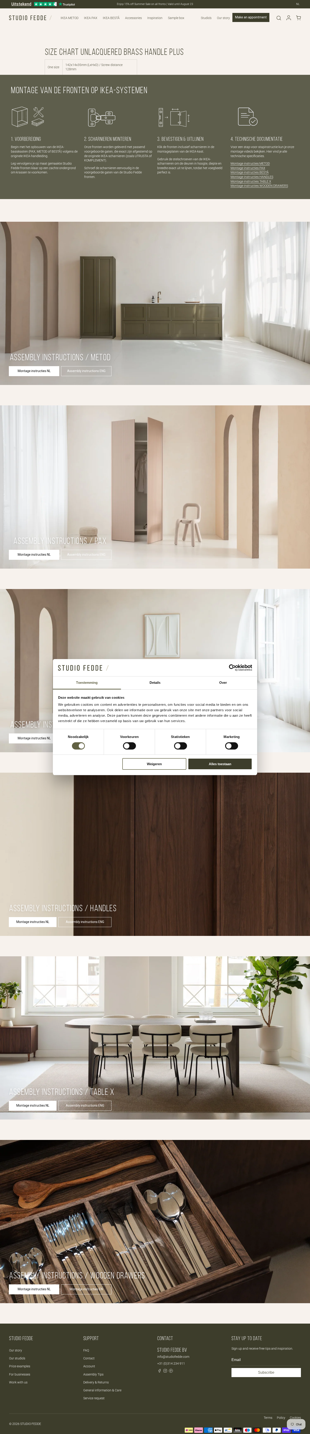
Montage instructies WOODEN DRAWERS (259, 185)
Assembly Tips (93, 1374)
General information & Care (102, 1390)
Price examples (19, 1366)
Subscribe (266, 1372)
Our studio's (17, 1358)
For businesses (19, 1374)
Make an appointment (251, 17)
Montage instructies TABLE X (251, 181)
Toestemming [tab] (87, 682)
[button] (279, 18)
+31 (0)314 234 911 (171, 1363)
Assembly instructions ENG (86, 371)
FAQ (86, 1350)
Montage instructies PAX (248, 168)
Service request (94, 1398)
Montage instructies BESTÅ (250, 172)
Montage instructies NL (34, 371)
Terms (268, 1417)
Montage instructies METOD (250, 163)
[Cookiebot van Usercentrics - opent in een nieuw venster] (232, 667)
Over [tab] (223, 682)
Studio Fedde (30, 1424)
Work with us (18, 1382)
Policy (281, 1417)
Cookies (295, 1417)
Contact (89, 1358)
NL (298, 4)
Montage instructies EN (86, 1289)
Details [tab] (155, 682)
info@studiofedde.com (173, 1357)
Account (89, 1366)
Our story (15, 1350)
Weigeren (154, 764)
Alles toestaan (220, 764)
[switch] (129, 746)
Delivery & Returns (96, 1382)
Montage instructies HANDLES (252, 177)
